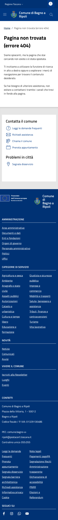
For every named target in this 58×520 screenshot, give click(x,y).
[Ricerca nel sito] (51, 15)
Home (7, 28)
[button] (14, 4)
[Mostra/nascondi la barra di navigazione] (5, 14)
